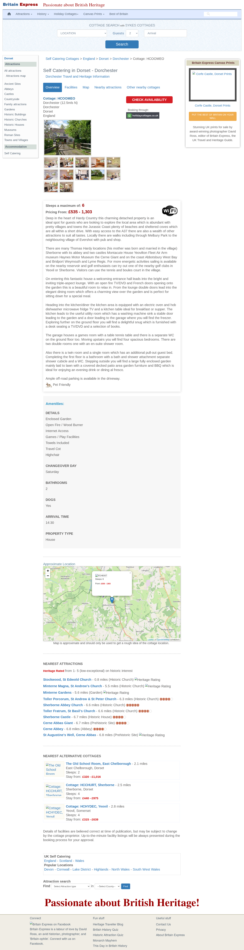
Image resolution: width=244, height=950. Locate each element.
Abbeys (9, 89)
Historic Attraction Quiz (108, 935)
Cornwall (63, 869)
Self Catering (12, 153)
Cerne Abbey (53, 729)
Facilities (71, 87)
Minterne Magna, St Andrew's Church (72, 686)
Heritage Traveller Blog (108, 924)
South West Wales (146, 869)
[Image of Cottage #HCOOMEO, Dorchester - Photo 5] (113, 162)
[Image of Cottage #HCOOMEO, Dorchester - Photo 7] (66, 174)
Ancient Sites (12, 83)
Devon (49, 869)
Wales (79, 861)
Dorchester (121, 59)
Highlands (101, 869)
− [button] (48, 576)
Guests (119, 33)
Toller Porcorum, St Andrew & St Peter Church (79, 699)
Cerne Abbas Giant (58, 723)
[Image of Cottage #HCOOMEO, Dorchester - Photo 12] (66, 187)
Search (122, 44)
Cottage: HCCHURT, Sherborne (90, 785)
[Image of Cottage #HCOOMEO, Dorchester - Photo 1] (51, 162)
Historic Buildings (15, 114)
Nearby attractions (108, 87)
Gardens (9, 109)
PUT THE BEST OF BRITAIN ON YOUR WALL (213, 116)
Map (86, 87)
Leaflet (150, 639)
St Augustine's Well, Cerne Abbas (69, 735)
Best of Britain (118, 14)
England (89, 59)
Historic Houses (14, 124)
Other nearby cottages (143, 87)
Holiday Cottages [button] (65, 14)
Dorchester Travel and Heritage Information (78, 76)
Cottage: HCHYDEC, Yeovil (87, 806)
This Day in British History (110, 945)
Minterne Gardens (57, 692)
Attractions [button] (23, 14)
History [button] (42, 14)
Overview (52, 87)
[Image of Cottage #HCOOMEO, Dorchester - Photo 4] (98, 162)
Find (46, 886)
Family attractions (15, 104)
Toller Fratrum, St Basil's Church (69, 711)
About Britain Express (170, 935)
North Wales (121, 869)
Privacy (161, 929)
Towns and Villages (16, 140)
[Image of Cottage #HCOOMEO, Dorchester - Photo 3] (82, 162)
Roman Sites (12, 135)
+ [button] (48, 571)
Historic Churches (15, 119)
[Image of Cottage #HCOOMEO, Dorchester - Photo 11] (51, 187)
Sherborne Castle (57, 717)
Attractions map (16, 75)
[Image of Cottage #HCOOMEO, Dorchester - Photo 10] (113, 174)
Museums (10, 129)
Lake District (82, 869)
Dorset (104, 59)
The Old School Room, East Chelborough (98, 763)
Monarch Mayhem (105, 940)
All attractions (12, 70)
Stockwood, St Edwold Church (67, 679)
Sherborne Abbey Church (63, 705)
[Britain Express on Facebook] (50, 924)
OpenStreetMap (163, 639)
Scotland (65, 861)
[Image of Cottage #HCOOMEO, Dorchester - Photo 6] (51, 174)
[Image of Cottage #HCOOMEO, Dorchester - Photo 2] (66, 162)
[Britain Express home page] (20, 4)
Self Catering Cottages (62, 59)
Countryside (11, 99)
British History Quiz (105, 929)
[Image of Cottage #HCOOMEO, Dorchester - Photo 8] (82, 174)
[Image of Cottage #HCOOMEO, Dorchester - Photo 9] (98, 174)
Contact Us (163, 924)
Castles (9, 94)
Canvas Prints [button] (93, 14)
